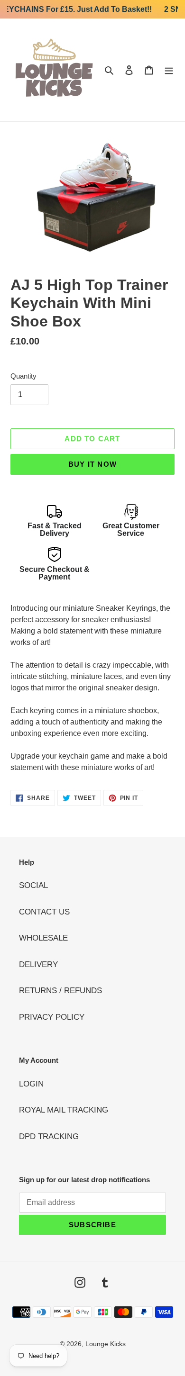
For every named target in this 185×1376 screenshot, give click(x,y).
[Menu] (169, 70)
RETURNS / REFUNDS (60, 990)
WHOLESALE (43, 937)
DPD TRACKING (49, 1136)
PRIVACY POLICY (51, 1017)
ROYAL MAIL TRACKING (63, 1109)
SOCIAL (33, 885)
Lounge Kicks (105, 1344)
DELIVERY (38, 964)
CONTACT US (44, 911)
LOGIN (31, 1083)
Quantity (23, 376)
